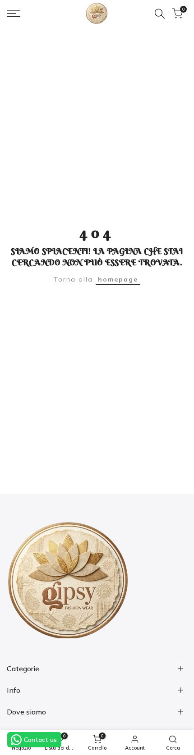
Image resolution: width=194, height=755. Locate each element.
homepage (118, 279)
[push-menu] (13, 14)
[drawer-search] (160, 14)
